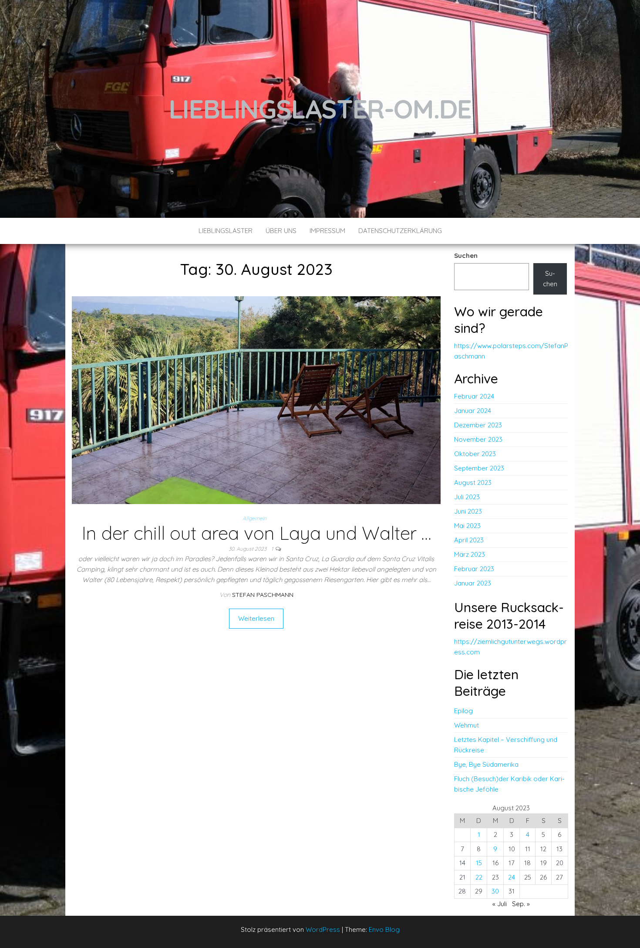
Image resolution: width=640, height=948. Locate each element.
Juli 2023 (467, 497)
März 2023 (469, 554)
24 (511, 877)
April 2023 (469, 540)
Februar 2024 (474, 396)
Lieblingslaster (226, 231)
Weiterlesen (256, 618)
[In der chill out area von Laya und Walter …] (256, 399)
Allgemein (254, 518)
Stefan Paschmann (262, 595)
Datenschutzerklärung (400, 231)
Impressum (327, 231)
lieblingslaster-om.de (320, 108)
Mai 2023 (467, 525)
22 (478, 877)
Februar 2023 (474, 569)
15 (479, 863)
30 (495, 891)
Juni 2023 (468, 511)
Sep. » (521, 904)
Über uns (281, 231)
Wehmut (466, 725)
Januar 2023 (472, 583)
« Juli (499, 904)
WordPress (323, 929)
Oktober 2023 (475, 454)
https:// (465, 641)
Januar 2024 (472, 410)
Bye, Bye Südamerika (486, 764)
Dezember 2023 (478, 425)
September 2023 (479, 468)
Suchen (466, 255)
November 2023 (478, 439)
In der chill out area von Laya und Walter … (256, 533)
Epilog (463, 711)
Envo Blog (384, 929)
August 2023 (473, 482)
